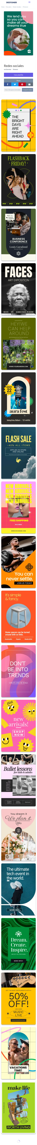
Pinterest (25, 7)
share (18, 81)
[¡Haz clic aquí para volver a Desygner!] (11, 3)
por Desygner (7, 69)
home (2, 7)
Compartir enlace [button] (27, 90)
